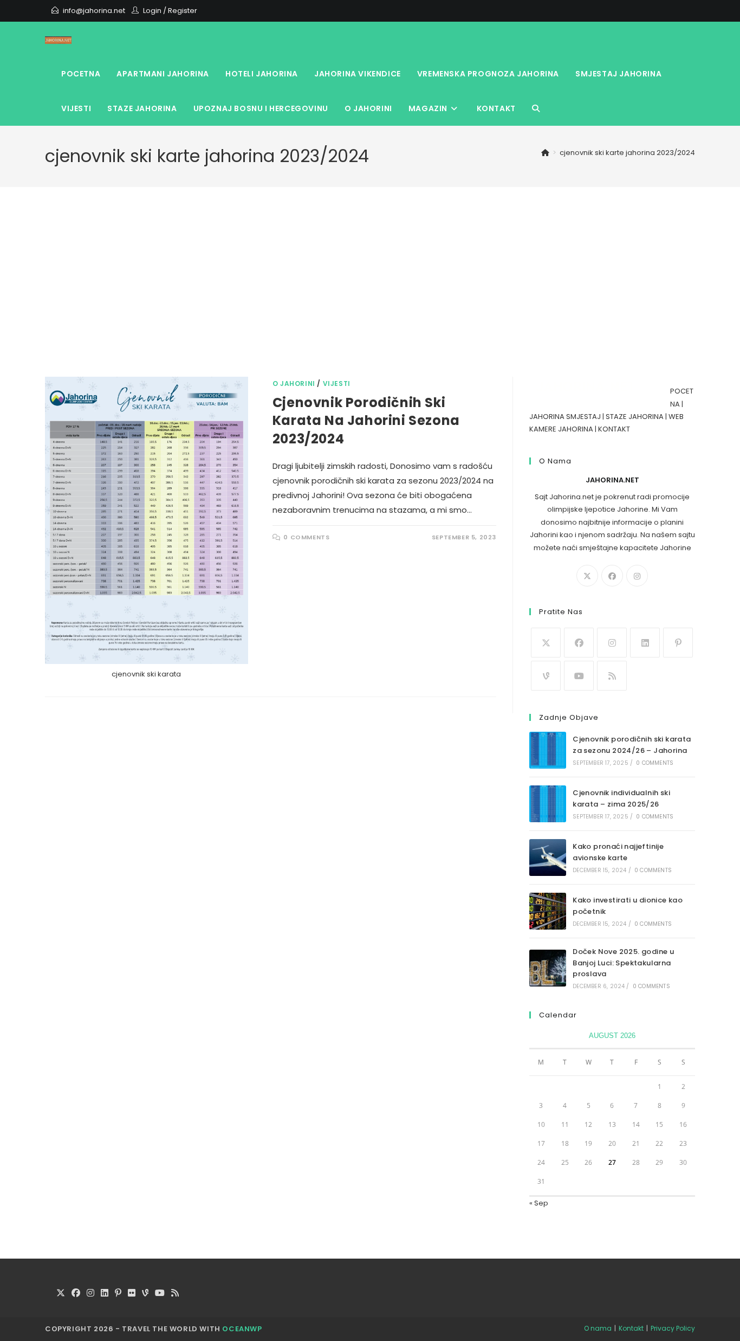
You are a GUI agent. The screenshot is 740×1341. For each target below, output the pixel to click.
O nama (598, 1328)
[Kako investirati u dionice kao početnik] (547, 911)
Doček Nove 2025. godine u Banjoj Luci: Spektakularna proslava (623, 962)
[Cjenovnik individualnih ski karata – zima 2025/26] (547, 803)
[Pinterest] (678, 642)
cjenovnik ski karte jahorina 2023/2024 (627, 152)
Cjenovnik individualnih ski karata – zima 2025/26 (621, 798)
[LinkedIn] (645, 642)
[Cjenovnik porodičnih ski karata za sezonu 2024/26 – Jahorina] (547, 750)
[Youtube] (579, 676)
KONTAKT (614, 429)
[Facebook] (612, 575)
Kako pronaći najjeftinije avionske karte (618, 852)
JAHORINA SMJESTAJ (565, 416)
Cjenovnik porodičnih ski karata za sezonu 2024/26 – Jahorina (632, 745)
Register (182, 10)
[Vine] (546, 676)
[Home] (545, 152)
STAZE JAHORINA (635, 416)
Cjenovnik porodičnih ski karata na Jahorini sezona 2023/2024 (366, 421)
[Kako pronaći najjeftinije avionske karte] (547, 857)
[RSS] (612, 676)
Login (152, 10)
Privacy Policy (673, 1328)
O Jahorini (293, 383)
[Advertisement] (370, 295)
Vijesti (336, 383)
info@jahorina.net (94, 10)
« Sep (538, 1203)
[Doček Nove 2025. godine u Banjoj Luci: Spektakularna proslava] (547, 968)
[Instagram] (637, 575)
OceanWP (242, 1329)
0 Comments (306, 537)
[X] (587, 575)
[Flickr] (131, 1293)
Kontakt (631, 1328)
